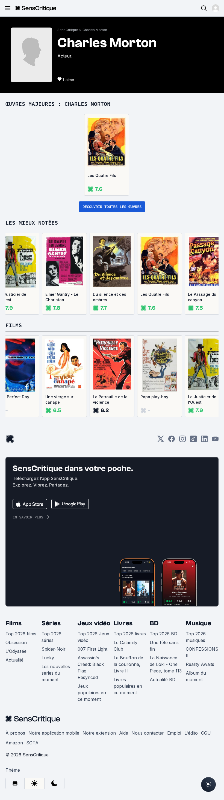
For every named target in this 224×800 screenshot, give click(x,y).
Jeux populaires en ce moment (92, 692)
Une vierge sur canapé (59, 399)
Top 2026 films (20, 633)
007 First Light (92, 649)
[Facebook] (171, 440)
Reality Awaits (200, 664)
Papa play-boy (154, 396)
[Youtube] (215, 440)
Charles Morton (94, 30)
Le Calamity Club (125, 646)
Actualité (14, 660)
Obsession (16, 642)
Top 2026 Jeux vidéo (93, 637)
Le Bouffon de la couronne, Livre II (128, 664)
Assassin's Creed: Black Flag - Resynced (91, 667)
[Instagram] (182, 440)
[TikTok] (193, 440)
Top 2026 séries (51, 637)
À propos (15, 733)
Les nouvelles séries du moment (56, 673)
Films (13, 623)
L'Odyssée (15, 651)
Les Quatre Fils (101, 175)
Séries (51, 623)
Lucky (48, 657)
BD (154, 623)
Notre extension (99, 733)
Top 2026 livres (130, 633)
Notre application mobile (53, 733)
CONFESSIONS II (202, 652)
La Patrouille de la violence (110, 399)
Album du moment (196, 676)
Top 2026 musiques (196, 637)
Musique (198, 623)
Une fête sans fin (164, 646)
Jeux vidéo (94, 623)
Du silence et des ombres (109, 297)
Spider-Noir (54, 649)
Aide (123, 733)
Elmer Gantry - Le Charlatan (61, 297)
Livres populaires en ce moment (128, 686)
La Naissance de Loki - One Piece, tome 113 (166, 664)
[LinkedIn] (204, 440)
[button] (215, 8)
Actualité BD (162, 679)
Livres (123, 623)
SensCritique (67, 30)
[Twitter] (160, 440)
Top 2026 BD (163, 633)
